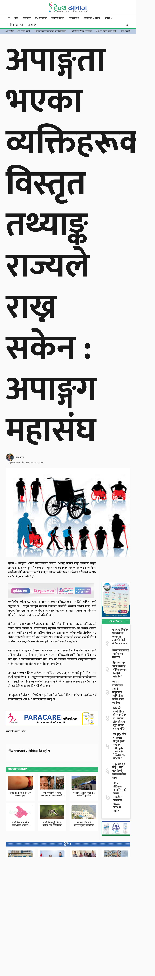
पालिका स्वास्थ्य (15, 25)
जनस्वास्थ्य (74, 18)
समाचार (27, 18)
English (32, 25)
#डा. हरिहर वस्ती (23, 31)
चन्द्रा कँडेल (20, 457)
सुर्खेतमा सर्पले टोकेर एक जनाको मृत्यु (20, 794)
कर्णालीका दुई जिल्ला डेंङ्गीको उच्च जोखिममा (52, 823)
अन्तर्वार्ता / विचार (92, 18)
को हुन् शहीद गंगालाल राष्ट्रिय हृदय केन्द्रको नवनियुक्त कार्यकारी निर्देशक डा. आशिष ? (119, 746)
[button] (9, 18)
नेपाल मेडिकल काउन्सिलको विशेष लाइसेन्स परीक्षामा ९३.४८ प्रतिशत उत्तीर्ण (120, 797)
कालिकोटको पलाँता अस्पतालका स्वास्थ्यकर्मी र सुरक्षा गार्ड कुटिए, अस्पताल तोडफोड (52, 797)
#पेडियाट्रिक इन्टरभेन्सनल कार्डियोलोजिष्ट (50, 31)
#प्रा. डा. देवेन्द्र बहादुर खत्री (106, 31)
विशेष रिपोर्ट (41, 18)
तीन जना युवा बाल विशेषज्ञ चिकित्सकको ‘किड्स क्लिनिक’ (119, 669)
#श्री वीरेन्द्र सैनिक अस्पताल (81, 31)
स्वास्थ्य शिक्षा (57, 18)
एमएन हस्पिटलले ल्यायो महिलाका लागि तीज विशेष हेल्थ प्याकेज (118, 692)
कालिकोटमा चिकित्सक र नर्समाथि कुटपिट (84, 794)
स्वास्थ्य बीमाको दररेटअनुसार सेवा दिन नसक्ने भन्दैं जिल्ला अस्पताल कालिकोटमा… (84, 826)
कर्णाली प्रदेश (20, 731)
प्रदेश (107, 18)
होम (16, 18)
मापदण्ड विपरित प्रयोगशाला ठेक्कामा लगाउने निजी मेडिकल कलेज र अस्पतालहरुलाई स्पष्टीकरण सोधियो (120, 643)
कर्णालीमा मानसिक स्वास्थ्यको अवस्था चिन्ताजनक (20, 825)
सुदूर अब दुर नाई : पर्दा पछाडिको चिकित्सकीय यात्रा (119, 770)
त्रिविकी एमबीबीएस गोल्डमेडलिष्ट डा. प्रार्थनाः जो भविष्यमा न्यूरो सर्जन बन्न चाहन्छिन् (119, 719)
